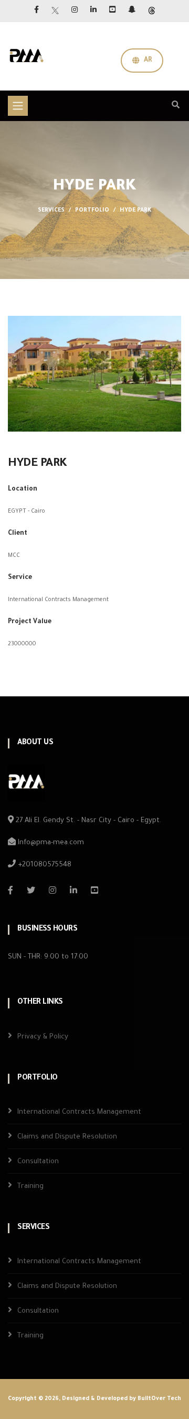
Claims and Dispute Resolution (67, 1137)
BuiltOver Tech (159, 1399)
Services (51, 210)
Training (30, 1187)
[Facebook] (36, 11)
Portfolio (92, 210)
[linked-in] (73, 890)
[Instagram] (74, 11)
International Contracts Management (79, 1112)
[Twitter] (55, 11)
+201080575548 (43, 865)
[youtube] (112, 11)
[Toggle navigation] (18, 106)
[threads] (152, 11)
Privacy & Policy (42, 1037)
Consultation (38, 1162)
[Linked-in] (93, 11)
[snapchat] (132, 11)
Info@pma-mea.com (50, 843)
